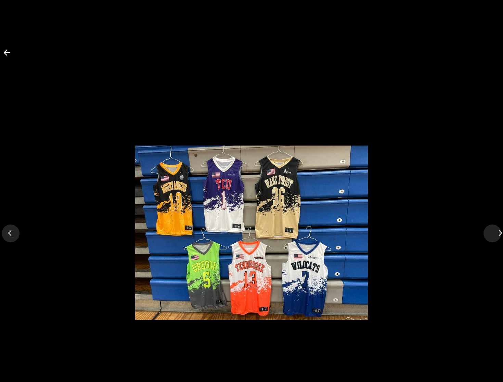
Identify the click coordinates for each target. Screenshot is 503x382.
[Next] (492, 233)
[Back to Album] (3, 55)
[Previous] (11, 233)
